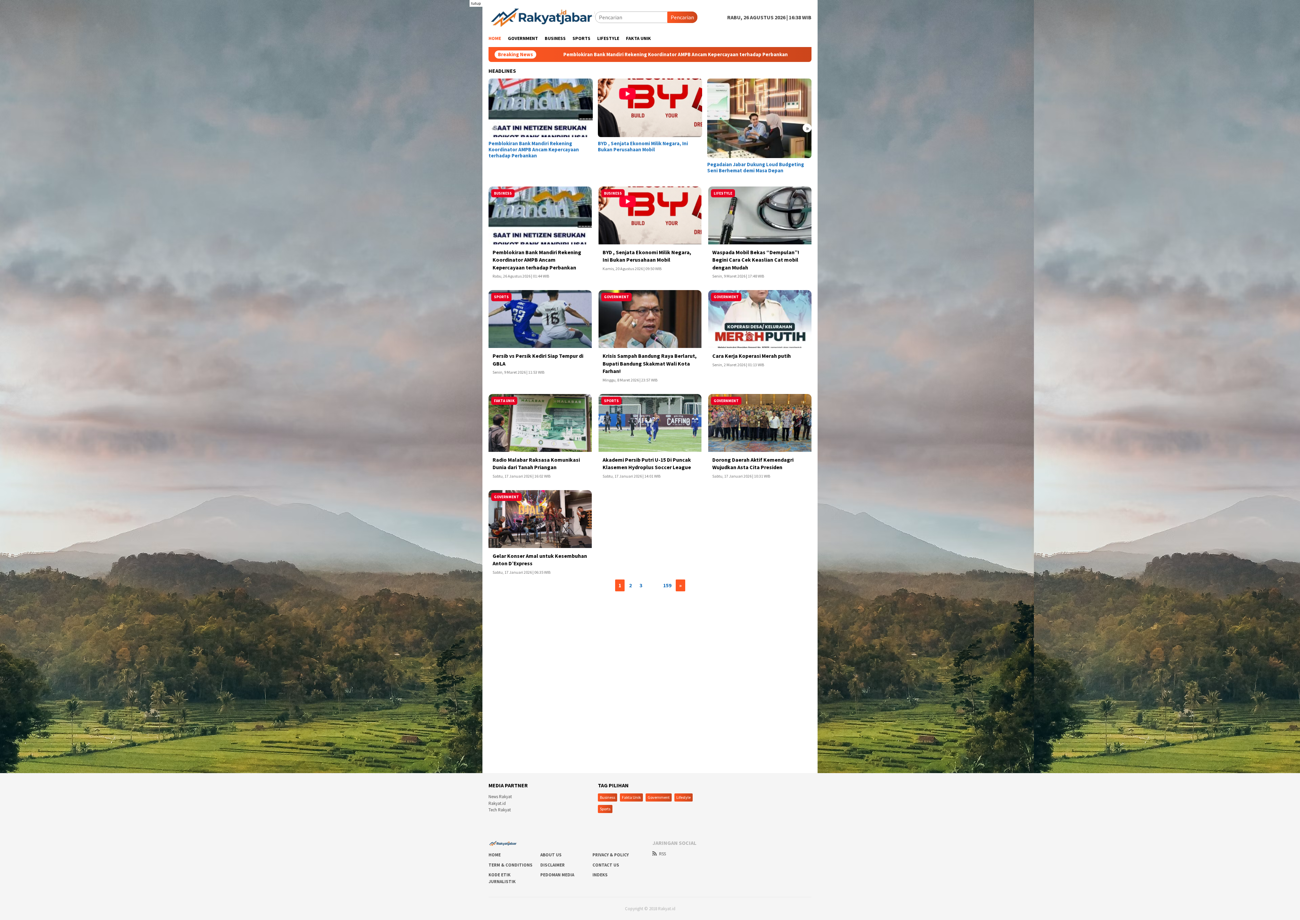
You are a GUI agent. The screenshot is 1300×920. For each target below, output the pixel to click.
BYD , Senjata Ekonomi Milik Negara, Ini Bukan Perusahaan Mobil (742, 54)
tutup (476, 3)
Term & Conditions (511, 865)
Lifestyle (683, 797)
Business (607, 797)
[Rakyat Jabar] (542, 16)
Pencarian (682, 17)
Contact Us (605, 865)
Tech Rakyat (500, 810)
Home (495, 855)
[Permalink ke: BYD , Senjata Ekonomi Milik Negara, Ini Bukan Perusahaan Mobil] (650, 108)
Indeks (600, 875)
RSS (662, 854)
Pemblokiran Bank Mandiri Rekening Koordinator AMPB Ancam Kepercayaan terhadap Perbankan (534, 149)
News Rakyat (500, 796)
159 (667, 585)
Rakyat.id (497, 803)
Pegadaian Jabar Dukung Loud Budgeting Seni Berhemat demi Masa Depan (755, 167)
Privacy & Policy (610, 855)
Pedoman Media (557, 875)
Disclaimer (552, 865)
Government (659, 797)
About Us (551, 855)
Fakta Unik (631, 797)
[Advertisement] (448, 101)
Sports (605, 808)
